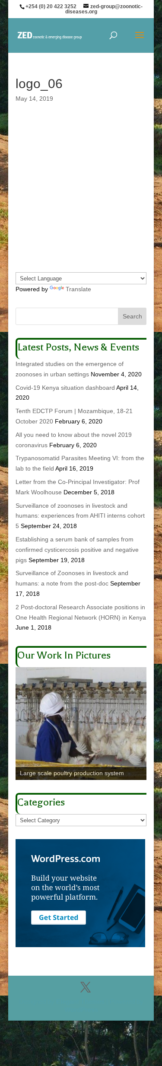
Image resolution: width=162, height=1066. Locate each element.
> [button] (135, 721)
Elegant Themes (80, 1001)
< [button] (26, 721)
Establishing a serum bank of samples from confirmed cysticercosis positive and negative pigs (77, 549)
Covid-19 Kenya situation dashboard (65, 387)
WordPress (81, 1009)
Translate (78, 289)
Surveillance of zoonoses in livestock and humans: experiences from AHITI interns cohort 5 (80, 516)
